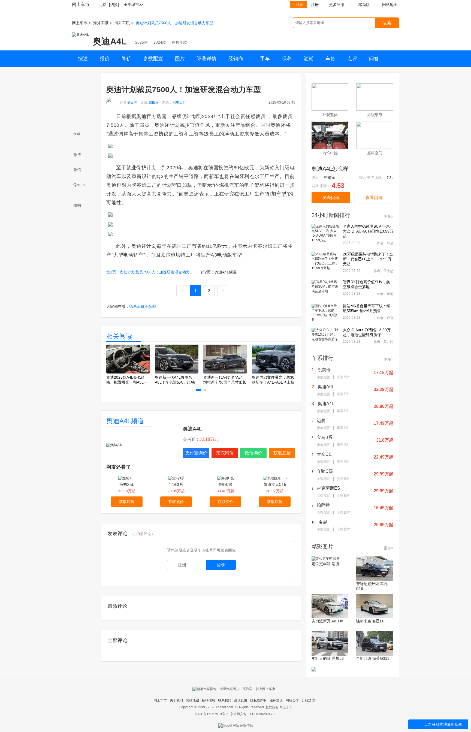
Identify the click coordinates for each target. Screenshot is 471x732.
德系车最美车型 (142, 306)
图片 (180, 58)
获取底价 (282, 453)
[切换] (114, 4)
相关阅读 (119, 336)
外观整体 (330, 115)
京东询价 (225, 453)
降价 (126, 58)
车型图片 (343, 377)
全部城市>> (133, 4)
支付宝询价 (196, 453)
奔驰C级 (225, 484)
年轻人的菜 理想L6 (328, 658)
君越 (323, 522)
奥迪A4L (110, 41)
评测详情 (206, 58)
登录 (299, 4)
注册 (315, 4)
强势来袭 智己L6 (370, 621)
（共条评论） (142, 534)
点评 (352, 58)
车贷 (330, 58)
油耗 (308, 58)
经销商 (235, 58)
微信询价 (253, 453)
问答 (374, 58)
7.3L (390, 178)
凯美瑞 (324, 369)
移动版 (364, 4)
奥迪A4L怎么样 (330, 169)
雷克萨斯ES (328, 488)
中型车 (330, 177)
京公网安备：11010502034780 (253, 714)
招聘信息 (208, 700)
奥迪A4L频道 (125, 420)
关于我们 (176, 700)
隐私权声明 (258, 700)
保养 (287, 58)
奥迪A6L (326, 386)
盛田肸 (132, 102)
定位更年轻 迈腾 (325, 564)
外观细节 (374, 115)
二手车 (262, 58)
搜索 (387, 23)
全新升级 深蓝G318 (373, 658)
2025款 (141, 42)
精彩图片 (322, 547)
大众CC (324, 454)
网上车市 (80, 4)
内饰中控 (330, 153)
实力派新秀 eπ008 (327, 621)
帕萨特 (323, 505)
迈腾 (321, 420)
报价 (105, 58)
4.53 (338, 185)
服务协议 (276, 700)
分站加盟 (308, 700)
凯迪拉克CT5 (275, 484)
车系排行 (322, 358)
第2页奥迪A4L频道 (219, 272)
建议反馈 (240, 700)
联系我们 (224, 700)
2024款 (159, 42)
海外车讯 (100, 23)
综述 (83, 58)
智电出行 (179, 102)
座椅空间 (374, 153)
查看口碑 (374, 197)
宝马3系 (176, 484)
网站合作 (292, 700)
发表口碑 (331, 197)
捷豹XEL (126, 484)
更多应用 (336, 4)
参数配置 (153, 58)
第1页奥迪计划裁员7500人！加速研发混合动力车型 (151, 272)
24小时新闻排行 (331, 215)
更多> (388, 216)
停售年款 (179, 42)
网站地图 (192, 700)
